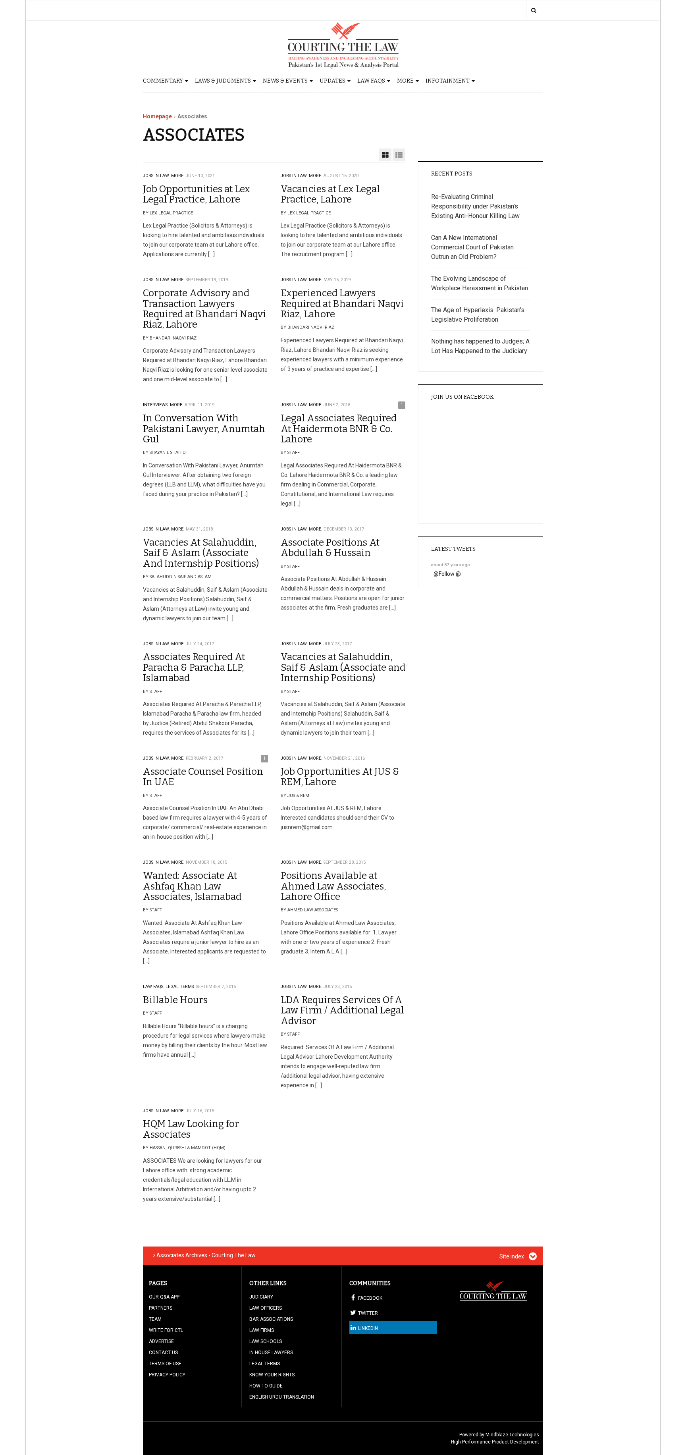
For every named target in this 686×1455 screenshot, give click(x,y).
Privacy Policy (167, 1375)
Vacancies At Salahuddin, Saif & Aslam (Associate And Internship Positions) (201, 553)
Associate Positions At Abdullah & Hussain (330, 547)
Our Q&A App (164, 1297)
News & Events (285, 80)
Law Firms (261, 1330)
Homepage (157, 116)
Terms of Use (165, 1363)
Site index (512, 1256)
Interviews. (156, 404)
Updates (332, 80)
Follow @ (450, 574)
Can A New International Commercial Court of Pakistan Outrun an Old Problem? (472, 247)
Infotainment (448, 80)
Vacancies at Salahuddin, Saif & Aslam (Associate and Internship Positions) (343, 667)
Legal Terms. (180, 986)
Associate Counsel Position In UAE (203, 776)
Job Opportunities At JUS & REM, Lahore (340, 776)
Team (155, 1319)
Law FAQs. (153, 986)
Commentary (163, 80)
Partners (160, 1308)
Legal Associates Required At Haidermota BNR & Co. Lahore (339, 429)
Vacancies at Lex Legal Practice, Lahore (330, 194)
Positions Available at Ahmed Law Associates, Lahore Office (333, 886)
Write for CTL (166, 1330)
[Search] (534, 10)
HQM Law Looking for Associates (191, 1129)
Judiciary (261, 1297)
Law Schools (265, 1341)
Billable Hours (175, 999)
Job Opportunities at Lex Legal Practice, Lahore (196, 194)
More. (178, 175)
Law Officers (265, 1308)
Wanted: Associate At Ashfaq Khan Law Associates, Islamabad (192, 886)
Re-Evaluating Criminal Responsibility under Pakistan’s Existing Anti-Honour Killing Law (475, 206)
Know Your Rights (272, 1375)
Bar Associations (271, 1319)
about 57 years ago (450, 564)
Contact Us (163, 1352)
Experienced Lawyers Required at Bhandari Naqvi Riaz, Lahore (342, 304)
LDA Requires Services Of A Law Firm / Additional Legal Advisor (342, 1010)
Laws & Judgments (223, 80)
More (405, 80)
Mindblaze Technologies (512, 1435)
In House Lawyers (271, 1352)
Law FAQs (371, 80)
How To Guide (266, 1386)
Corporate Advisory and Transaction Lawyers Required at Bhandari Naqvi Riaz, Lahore (204, 309)
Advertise (161, 1341)
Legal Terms (264, 1363)
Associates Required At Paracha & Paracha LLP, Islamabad (194, 667)
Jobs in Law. (156, 175)
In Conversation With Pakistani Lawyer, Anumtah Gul (204, 429)
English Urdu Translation (281, 1397)
